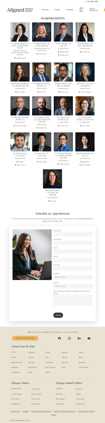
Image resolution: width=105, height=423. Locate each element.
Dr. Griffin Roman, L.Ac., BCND (20, 155)
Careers (25, 411)
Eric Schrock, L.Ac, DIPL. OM (42, 155)
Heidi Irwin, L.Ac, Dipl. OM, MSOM (84, 85)
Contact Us (15, 411)
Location (56, 274)
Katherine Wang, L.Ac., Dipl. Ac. (85, 155)
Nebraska (14, 367)
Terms (53, 415)
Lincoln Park (64, 126)
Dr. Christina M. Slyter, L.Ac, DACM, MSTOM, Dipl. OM (63, 156)
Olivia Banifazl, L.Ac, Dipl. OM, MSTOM (85, 45)
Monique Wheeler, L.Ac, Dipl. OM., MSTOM (52, 192)
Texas (30, 372)
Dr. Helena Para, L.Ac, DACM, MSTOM (41, 45)
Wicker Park (64, 55)
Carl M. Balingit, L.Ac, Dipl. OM (63, 45)
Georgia (65, 352)
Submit (58, 315)
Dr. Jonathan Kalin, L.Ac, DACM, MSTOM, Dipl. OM (41, 119)
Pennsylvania (83, 367)
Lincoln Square (85, 92)
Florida (47, 352)
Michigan (31, 362)
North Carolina (50, 367)
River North (86, 126)
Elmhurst (42, 92)
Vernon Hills (21, 165)
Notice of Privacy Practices (64, 411)
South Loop (64, 92)
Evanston (53, 201)
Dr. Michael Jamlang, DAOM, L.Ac (20, 118)
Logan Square (21, 58)
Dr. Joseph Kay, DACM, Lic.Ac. (63, 118)
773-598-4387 (92, 2)
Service (55, 283)
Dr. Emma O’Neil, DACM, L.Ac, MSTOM (84, 118)
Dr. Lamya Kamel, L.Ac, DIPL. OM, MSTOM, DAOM (20, 46)
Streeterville (64, 52)
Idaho (81, 352)
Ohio (63, 367)
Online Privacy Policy (86, 411)
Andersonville (64, 164)
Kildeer (20, 162)
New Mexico (32, 367)
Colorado (31, 352)
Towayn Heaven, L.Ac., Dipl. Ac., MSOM (63, 85)
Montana (82, 362)
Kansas (64, 357)
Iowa (47, 357)
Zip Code (56, 265)
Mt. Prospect (85, 165)
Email (55, 248)
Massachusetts (16, 362)
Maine (81, 357)
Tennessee (15, 372)
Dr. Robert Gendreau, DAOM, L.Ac (41, 85)
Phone (55, 257)
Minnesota (49, 362)
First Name (57, 231)
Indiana (30, 357)
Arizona (14, 352)
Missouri (65, 362)
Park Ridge (21, 92)
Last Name (57, 239)
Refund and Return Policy (41, 411)
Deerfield (85, 162)
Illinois (13, 357)
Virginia (48, 372)
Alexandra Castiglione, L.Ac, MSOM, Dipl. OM (20, 85)
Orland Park (42, 54)
